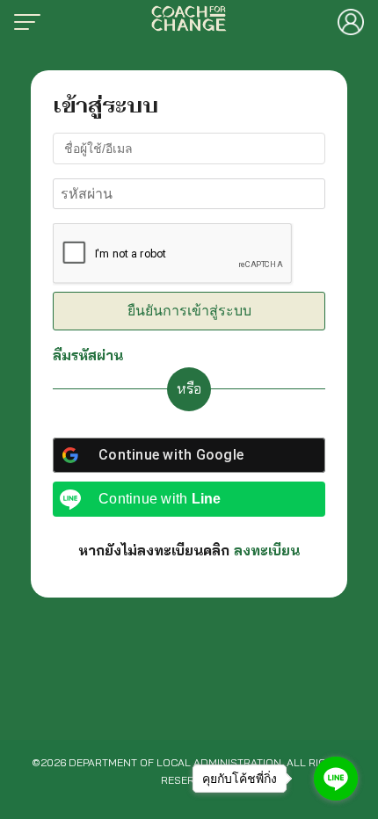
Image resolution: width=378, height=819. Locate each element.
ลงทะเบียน (267, 550)
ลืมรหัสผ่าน (88, 355)
